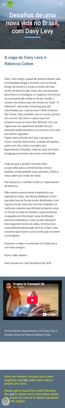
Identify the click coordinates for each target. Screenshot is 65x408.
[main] (32, 24)
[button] (4, 4)
